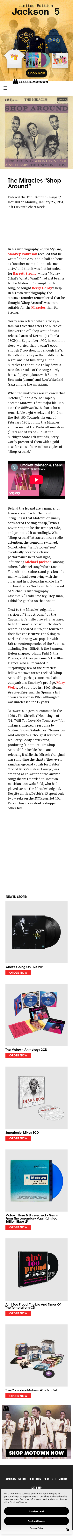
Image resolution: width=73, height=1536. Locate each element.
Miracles (38, 307)
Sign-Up (36, 1487)
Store (22, 1479)
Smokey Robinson (22, 254)
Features (35, 1479)
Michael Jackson (38, 562)
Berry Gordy (42, 288)
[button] (36, 938)
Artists (10, 1479)
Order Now (18, 972)
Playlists (49, 1479)
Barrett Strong (25, 273)
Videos (63, 1479)
